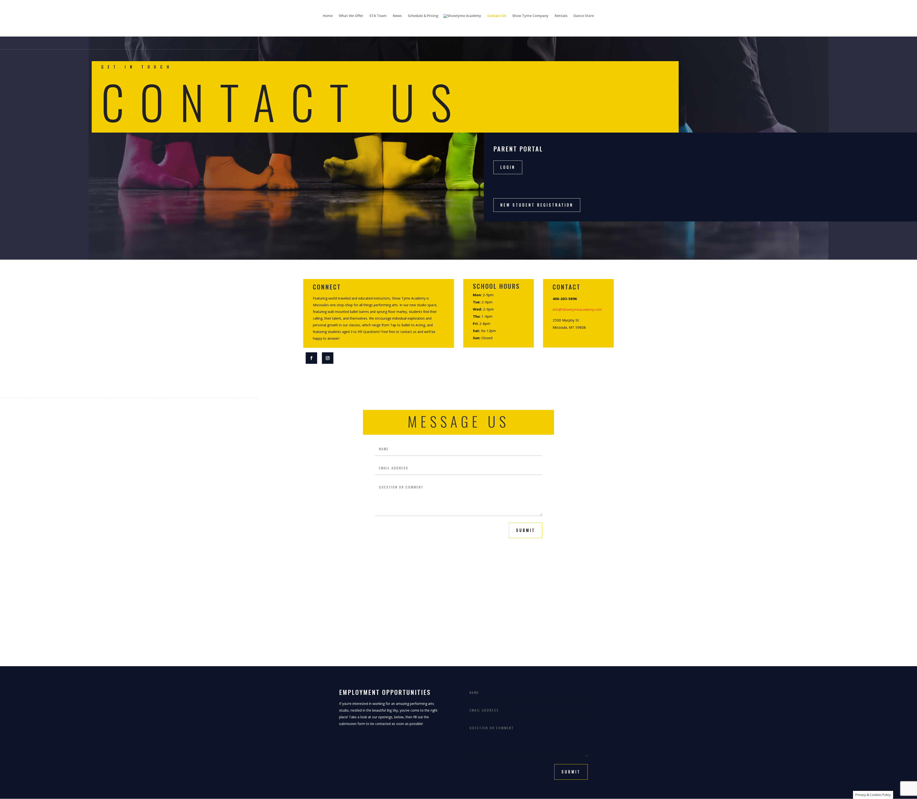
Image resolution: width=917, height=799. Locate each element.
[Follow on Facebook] (311, 358)
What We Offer (351, 16)
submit (525, 530)
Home (328, 16)
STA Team (378, 16)
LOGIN (507, 167)
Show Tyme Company (530, 16)
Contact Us (496, 16)
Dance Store (584, 16)
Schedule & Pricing (423, 16)
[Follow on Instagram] (327, 358)
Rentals (561, 16)
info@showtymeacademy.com (577, 309)
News (397, 16)
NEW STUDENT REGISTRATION (536, 205)
